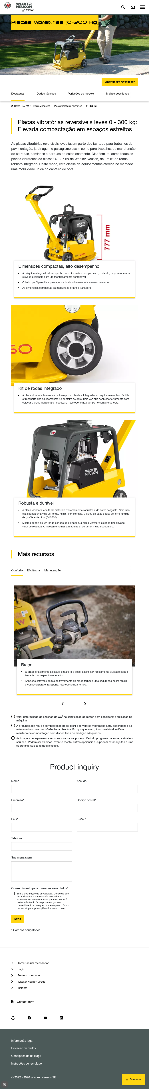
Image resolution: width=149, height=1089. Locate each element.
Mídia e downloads (117, 93)
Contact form (25, 1002)
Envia (17, 919)
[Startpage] (19, 7)
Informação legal (22, 1040)
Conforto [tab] (17, 570)
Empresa (17, 800)
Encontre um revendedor (120, 82)
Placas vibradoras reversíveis (68, 106)
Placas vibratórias (41, 106)
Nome (15, 781)
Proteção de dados (23, 1048)
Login (20, 969)
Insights (22, 988)
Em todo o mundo (28, 975)
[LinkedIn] (61, 1017)
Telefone (16, 838)
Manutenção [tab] (52, 570)
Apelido (82, 781)
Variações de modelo (81, 93)
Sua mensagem (21, 857)
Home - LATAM (21, 106)
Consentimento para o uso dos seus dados (39, 888)
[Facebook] (29, 1017)
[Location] (13, 1017)
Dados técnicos (46, 93)
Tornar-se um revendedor (33, 963)
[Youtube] (45, 1017)
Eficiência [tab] (33, 570)
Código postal (86, 800)
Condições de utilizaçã (26, 1056)
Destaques (18, 93)
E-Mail (81, 819)
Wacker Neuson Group (31, 981)
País (14, 819)
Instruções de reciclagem (27, 1063)
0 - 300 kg (91, 106)
